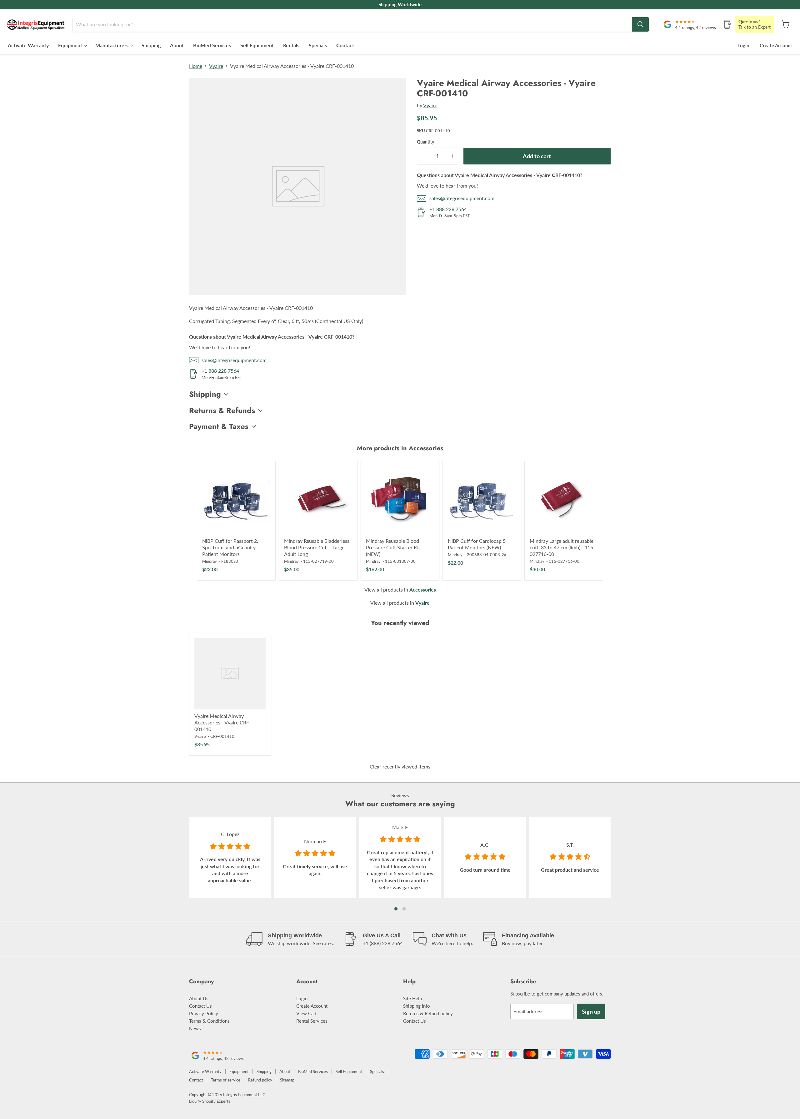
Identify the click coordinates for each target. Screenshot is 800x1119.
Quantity (425, 141)
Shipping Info (416, 1006)
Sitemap (287, 1079)
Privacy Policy (203, 1013)
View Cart (306, 1013)
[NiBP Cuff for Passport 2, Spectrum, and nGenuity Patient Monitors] (236, 500)
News (195, 1028)
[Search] (640, 24)
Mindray (209, 561)
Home (195, 66)
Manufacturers (112, 45)
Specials (318, 45)
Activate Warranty (28, 45)
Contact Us (200, 1006)
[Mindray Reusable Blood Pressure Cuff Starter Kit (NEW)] (400, 500)
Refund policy (260, 1079)
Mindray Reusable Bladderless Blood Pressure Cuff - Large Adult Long (316, 547)
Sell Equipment (257, 45)
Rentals (291, 45)
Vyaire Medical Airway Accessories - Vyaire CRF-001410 (222, 722)
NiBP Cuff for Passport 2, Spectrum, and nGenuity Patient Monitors (230, 547)
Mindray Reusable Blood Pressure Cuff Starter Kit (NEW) (393, 547)
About (177, 45)
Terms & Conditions (209, 1021)
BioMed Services (212, 45)
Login (743, 45)
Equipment (70, 45)
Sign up (591, 1011)
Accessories (422, 589)
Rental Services (312, 1021)
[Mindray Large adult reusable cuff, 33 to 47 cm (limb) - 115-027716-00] (564, 500)
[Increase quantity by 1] (453, 156)
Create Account (776, 45)
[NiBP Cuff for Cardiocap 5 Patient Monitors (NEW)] (482, 500)
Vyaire (216, 66)
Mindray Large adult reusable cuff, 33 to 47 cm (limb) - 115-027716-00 (562, 547)
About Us (198, 998)
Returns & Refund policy (428, 1013)
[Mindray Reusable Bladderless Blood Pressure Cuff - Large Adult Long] (318, 500)
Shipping (151, 45)
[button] (396, 908)
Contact (345, 45)
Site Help (412, 998)
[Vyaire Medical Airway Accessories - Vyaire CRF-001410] (230, 673)
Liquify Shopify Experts (209, 1101)
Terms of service (225, 1079)
